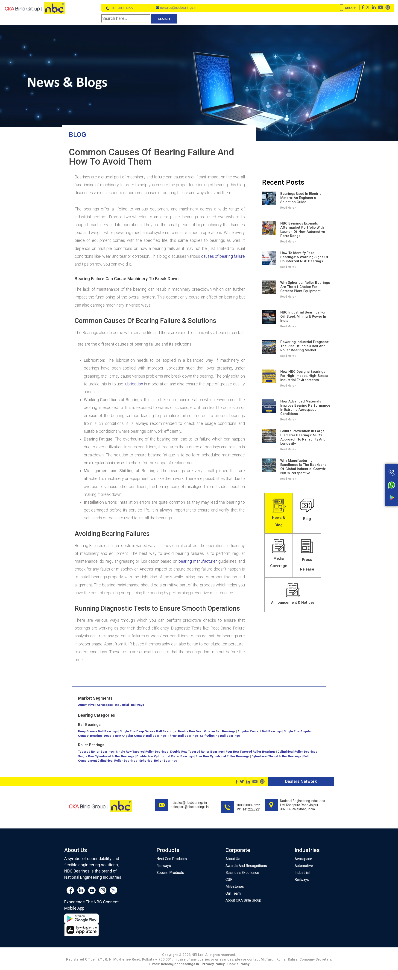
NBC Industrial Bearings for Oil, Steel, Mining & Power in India (303, 316)
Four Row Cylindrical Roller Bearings (222, 756)
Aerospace (105, 705)
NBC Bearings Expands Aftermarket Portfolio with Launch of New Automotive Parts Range (302, 229)
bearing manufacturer (198, 561)
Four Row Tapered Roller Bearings (250, 751)
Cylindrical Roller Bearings (297, 751)
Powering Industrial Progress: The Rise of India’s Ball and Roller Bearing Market (304, 346)
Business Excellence (242, 872)
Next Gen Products (171, 859)
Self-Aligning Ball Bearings (220, 735)
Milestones (234, 886)
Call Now (373, 462)
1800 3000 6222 (121, 8)
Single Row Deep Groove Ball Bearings (148, 731)
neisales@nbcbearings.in (177, 7)
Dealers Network (301, 781)
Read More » (288, 207)
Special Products (170, 872)
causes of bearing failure (223, 256)
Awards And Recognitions (246, 866)
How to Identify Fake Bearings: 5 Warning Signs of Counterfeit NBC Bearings (304, 257)
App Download (373, 488)
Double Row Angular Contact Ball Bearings (135, 735)
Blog (77, 134)
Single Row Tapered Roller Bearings (142, 751)
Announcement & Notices (293, 602)
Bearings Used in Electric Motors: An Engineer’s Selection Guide (301, 198)
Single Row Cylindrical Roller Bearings (106, 756)
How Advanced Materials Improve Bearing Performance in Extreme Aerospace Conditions (305, 407)
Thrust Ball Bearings (183, 735)
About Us (232, 859)
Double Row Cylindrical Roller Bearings (165, 756)
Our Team (233, 893)
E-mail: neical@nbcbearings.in (174, 964)
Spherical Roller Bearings (158, 760)
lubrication (133, 383)
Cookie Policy (238, 964)
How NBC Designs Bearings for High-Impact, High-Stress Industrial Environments (304, 376)
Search (164, 19)
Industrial (122, 705)
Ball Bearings (89, 724)
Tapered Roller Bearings (96, 751)
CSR (228, 879)
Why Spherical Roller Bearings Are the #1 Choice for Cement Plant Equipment (305, 287)
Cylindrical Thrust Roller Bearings (276, 756)
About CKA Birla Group (243, 900)
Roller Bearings (91, 745)
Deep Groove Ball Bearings (98, 731)
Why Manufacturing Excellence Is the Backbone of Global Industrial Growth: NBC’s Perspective (303, 466)
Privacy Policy (213, 964)
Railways (137, 705)
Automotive (86, 705)
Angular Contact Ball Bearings (259, 731)
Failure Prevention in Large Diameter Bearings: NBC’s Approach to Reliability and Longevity (302, 437)
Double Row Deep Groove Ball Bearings (206, 731)
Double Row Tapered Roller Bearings (197, 751)
